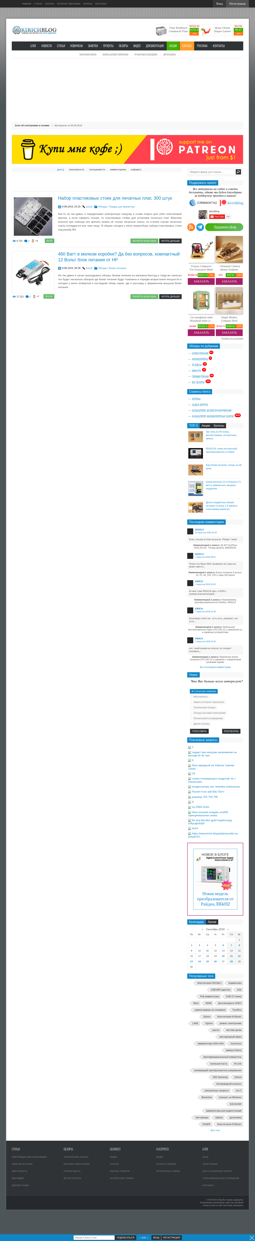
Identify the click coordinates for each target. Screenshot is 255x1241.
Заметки (93, 46)
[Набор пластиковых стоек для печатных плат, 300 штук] (33, 236)
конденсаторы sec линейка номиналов (216, 786)
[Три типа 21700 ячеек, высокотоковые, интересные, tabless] (195, 442)
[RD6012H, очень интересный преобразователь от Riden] (195, 458)
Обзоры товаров (120, 1171)
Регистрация (210, 1164)
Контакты (219, 46)
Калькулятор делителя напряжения (211, 410)
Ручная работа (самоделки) (145, 54)
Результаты (231, 731)
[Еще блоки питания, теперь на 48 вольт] (195, 475)
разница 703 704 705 (205, 796)
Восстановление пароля (217, 1171)
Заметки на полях (22, 1164)
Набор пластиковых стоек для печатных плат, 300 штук (115, 198)
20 (223, 956)
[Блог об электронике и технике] (35, 30)
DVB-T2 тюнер (233, 996)
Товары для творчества (122, 206)
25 (207, 961)
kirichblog (235, 203)
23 (191, 961)
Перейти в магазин (144, 241)
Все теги (215, 1130)
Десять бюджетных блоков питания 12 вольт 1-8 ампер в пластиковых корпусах (221, 505)
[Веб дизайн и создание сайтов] (11, 3)
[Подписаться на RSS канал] (191, 227)
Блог (33, 46)
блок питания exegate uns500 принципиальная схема (208, 814)
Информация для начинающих (29, 1157)
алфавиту (136, 169)
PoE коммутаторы (209, 996)
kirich (89, 206)
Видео (137, 46)
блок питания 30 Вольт (229, 1124)
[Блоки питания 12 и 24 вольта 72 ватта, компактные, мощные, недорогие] (195, 496)
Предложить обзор (225, 227)
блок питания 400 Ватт (209, 983)
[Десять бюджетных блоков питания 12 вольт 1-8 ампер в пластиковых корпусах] (195, 512)
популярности (76, 169)
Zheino (206, 1016)
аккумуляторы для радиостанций (223, 1111)
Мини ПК (198, 371)
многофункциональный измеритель (222, 1057)
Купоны (187, 46)
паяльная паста (218, 1063)
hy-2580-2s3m (200, 806)
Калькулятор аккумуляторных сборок (216, 416)
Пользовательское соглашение (221, 1178)
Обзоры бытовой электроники (115, 54)
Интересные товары (122, 1178)
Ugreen (209, 1023)
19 (193, 773)
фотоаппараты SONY (229, 1003)
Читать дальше (170, 241)
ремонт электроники (230, 1023)
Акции (173, 46)
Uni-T (238, 1090)
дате (59, 169)
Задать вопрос (200, 405)
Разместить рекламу (232, 338)
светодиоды (201, 1117)
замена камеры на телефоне (210, 1010)
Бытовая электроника (76, 1164)
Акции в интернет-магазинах (209, 702)
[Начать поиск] (238, 171)
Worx (196, 1003)
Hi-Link (237, 1063)
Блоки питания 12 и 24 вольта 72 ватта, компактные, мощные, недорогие (223, 485)
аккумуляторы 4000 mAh (211, 1043)
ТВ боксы (199, 365)
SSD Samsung (220, 1077)
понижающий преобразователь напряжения (217, 1070)
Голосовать (199, 731)
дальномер (235, 1117)
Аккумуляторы (201, 359)
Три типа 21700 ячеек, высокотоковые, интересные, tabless (221, 435)
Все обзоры (201, 382)
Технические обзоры (88, 54)
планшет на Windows (230, 1097)
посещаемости (97, 169)
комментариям (118, 169)
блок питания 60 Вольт (229, 1016)
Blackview (207, 1097)
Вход (205, 1157)
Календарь (196, 921)
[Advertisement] (127, 90)
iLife (239, 989)
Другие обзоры (169, 54)
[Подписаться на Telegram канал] (200, 227)
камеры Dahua (233, 1050)
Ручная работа (72, 1171)
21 (231, 956)
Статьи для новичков (205, 691)
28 (231, 961)
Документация (155, 46)
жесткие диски (233, 1030)
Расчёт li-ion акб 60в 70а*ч (208, 791)
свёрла (219, 1117)
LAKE (195, 1023)
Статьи (61, 46)
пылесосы (236, 1043)
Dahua (237, 1077)
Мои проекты (201, 696)
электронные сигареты (216, 1090)
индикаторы (234, 983)
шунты (215, 1030)
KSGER (206, 1124)
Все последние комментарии (215, 667)
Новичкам (76, 46)
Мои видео (18, 1178)
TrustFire (236, 1010)
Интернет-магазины (68, 4)
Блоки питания (117, 268)
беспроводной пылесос (228, 1084)
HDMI (208, 1003)
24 (199, 961)
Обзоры (123, 46)
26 (215, 961)
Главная (26, 4)
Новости (46, 46)
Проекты (108, 46)
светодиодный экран (230, 1037)
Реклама (202, 46)
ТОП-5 (193, 425)
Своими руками (202, 376)
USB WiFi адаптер (220, 989)
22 (239, 956)
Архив (212, 921)
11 (207, 950)
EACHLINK (235, 1104)
